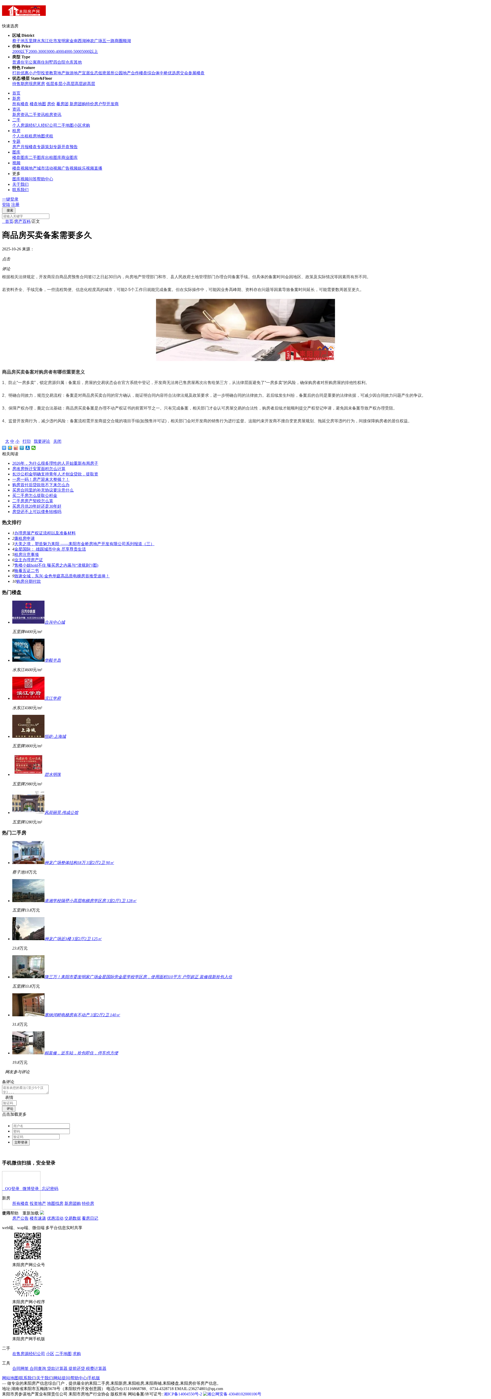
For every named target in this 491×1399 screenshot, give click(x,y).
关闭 (57, 441)
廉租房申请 (24, 538)
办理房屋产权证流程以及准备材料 (45, 533)
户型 (102, 104)
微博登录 (29, 1188)
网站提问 (61, 1378)
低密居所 (106, 73)
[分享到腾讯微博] (22, 448)
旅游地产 (73, 73)
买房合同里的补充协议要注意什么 (43, 490)
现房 (33, 83)
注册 (15, 204)
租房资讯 (53, 114)
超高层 (89, 83)
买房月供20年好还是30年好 (36, 506)
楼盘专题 (37, 147)
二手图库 (37, 157)
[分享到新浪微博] (16, 448)
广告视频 (69, 168)
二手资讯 (37, 114)
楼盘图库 (20, 157)
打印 (27, 441)
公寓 (33, 62)
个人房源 (20, 125)
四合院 (59, 62)
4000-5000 (73, 51)
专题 (16, 141)
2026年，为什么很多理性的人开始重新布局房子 (55, 463)
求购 (86, 125)
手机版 (94, 1378)
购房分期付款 (28, 581)
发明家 (63, 41)
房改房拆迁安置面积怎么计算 (38, 469)
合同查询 (38, 1368)
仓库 (69, 62)
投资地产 (38, 1203)
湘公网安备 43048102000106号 (234, 1394)
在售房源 (20, 1353)
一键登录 (10, 199)
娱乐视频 (86, 168)
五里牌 (31, 41)
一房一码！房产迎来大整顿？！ (41, 479)
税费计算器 (96, 1368)
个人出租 (20, 136)
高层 (79, 83)
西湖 (82, 41)
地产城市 (37, 168)
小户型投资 (39, 73)
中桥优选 (168, 73)
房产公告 (20, 1218)
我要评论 (42, 441)
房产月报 (20, 147)
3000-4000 (55, 51)
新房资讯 (20, 114)
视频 (16, 163)
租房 (16, 131)
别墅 (49, 62)
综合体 (153, 73)
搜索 (8, 210)
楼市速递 (38, 1218)
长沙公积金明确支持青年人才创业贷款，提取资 (55, 474)
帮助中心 (45, 179)
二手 (16, 120)
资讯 (16, 109)
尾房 (41, 83)
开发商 (112, 104)
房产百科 (22, 221)
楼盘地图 (38, 104)
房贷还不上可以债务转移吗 (36, 511)
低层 (50, 83)
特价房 (92, 104)
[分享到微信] (33, 448)
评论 (8, 1109)
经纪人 (35, 125)
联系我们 (20, 190)
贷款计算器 (58, 1368)
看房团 (62, 104)
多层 (58, 83)
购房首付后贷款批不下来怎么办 (41, 485)
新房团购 (78, 104)
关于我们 (20, 184)
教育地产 (57, 73)
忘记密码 (48, 1188)
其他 (78, 62)
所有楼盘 (20, 104)
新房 (16, 98)
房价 (51, 104)
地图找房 (55, 1203)
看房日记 (90, 1218)
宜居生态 (90, 73)
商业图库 (69, 157)
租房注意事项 (26, 554)
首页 (16, 93)
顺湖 (127, 41)
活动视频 (53, 168)
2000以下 (20, 51)
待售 (16, 83)
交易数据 (72, 1218)
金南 (74, 41)
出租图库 (53, 157)
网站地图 (10, 1378)
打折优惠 (20, 73)
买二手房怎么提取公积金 (34, 495)
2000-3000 (37, 51)
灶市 (53, 41)
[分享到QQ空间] (10, 448)
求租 (49, 136)
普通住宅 (20, 62)
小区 (78, 125)
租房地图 (37, 136)
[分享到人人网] (28, 448)
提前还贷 (77, 1368)
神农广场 (94, 41)
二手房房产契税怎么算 (32, 501)
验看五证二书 (26, 570)
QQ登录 (10, 1188)
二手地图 (65, 125)
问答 (33, 179)
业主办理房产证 (28, 560)
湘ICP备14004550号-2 (183, 1394)
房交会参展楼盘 (190, 73)
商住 (41, 62)
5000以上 (90, 51)
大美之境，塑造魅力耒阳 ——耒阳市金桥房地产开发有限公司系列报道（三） (84, 544)
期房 (24, 83)
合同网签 (21, 1368)
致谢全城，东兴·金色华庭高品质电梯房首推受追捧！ (62, 576)
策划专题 (53, 147)
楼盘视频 (20, 168)
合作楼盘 (139, 73)
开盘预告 (69, 147)
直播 (98, 168)
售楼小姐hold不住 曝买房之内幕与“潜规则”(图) (56, 565)
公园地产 (123, 73)
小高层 (68, 83)
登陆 (6, 204)
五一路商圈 (112, 41)
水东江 (43, 41)
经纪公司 (49, 125)
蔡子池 (18, 41)
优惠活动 (55, 1218)
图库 (16, 152)
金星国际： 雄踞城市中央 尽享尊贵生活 (50, 549)
